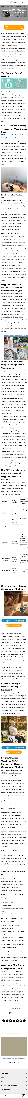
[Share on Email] (21, 1020)
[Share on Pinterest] (10, 1020)
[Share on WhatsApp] (24, 1020)
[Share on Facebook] (3, 1020)
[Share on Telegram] (17, 1020)
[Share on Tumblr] (14, 1020)
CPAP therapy (12, 1008)
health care (20, 1008)
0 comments (15, 1013)
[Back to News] (14, 1027)
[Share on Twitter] (7, 1020)
